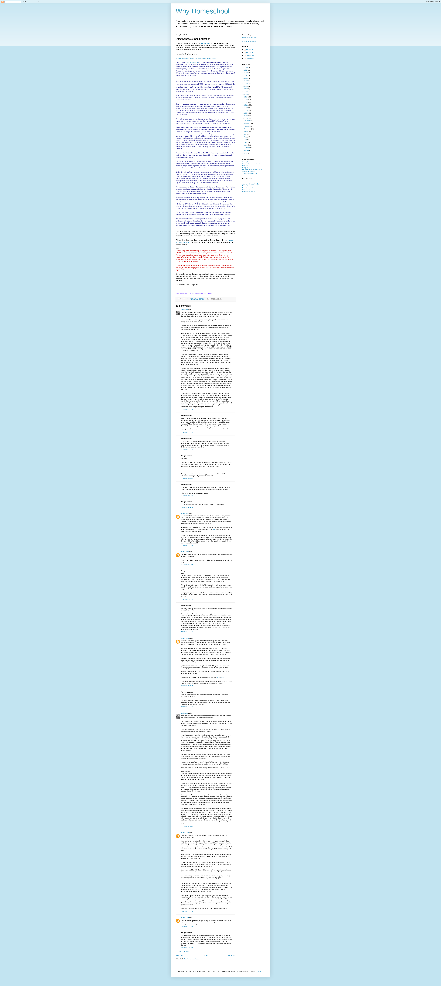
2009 (246, 110)
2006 (246, 118)
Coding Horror (246, 162)
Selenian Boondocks (248, 171)
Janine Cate (185, 513)
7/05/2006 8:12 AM (187, 432)
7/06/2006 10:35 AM (187, 686)
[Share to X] (216, 299)
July (245, 134)
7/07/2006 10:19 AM (187, 826)
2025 (246, 67)
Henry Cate (249, 52)
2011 (246, 105)
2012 (246, 102)
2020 (246, 81)
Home (206, 955)
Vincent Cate (250, 58)
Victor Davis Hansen (248, 192)
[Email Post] (208, 299)
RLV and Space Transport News (252, 170)
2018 (246, 86)
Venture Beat (246, 190)
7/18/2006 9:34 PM (187, 926)
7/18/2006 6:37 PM (187, 911)
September (247, 129)
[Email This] (212, 299)
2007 (246, 116)
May (245, 139)
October (246, 126)
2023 (246, 73)
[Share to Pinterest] (221, 299)
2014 (246, 97)
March (246, 145)
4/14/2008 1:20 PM (187, 947)
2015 (246, 94)
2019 (246, 83)
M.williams (184, 309)
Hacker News (246, 186)
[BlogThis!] (214, 299)
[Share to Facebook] (218, 299)
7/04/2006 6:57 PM (187, 409)
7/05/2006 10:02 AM (187, 495)
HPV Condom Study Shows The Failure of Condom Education (196, 58)
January (246, 150)
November (247, 123)
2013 (246, 99)
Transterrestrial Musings (249, 173)
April (245, 142)
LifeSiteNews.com (192, 62)
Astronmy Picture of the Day (251, 184)
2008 (246, 113)
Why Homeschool (202, 11)
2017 (246, 89)
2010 (246, 108)
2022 (246, 75)
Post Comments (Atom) (191, 959)
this (217, 677)
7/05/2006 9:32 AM (187, 449)
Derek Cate (249, 49)
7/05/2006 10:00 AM (187, 478)
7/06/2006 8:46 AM (187, 599)
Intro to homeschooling (249, 38)
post (214, 529)
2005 (246, 154)
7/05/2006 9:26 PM (187, 565)
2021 (246, 78)
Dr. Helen (245, 166)
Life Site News (205, 43)
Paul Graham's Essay (249, 188)
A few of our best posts (249, 41)
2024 (246, 70)
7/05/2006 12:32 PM (187, 507)
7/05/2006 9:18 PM (187, 545)
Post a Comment (184, 951)
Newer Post (180, 955)
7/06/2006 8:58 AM (187, 632)
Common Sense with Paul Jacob (252, 164)
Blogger (259, 971)
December (247, 121)
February (247, 148)
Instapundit (245, 168)
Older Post (231, 955)
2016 (246, 91)
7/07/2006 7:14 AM (187, 707)
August (246, 131)
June (245, 137)
